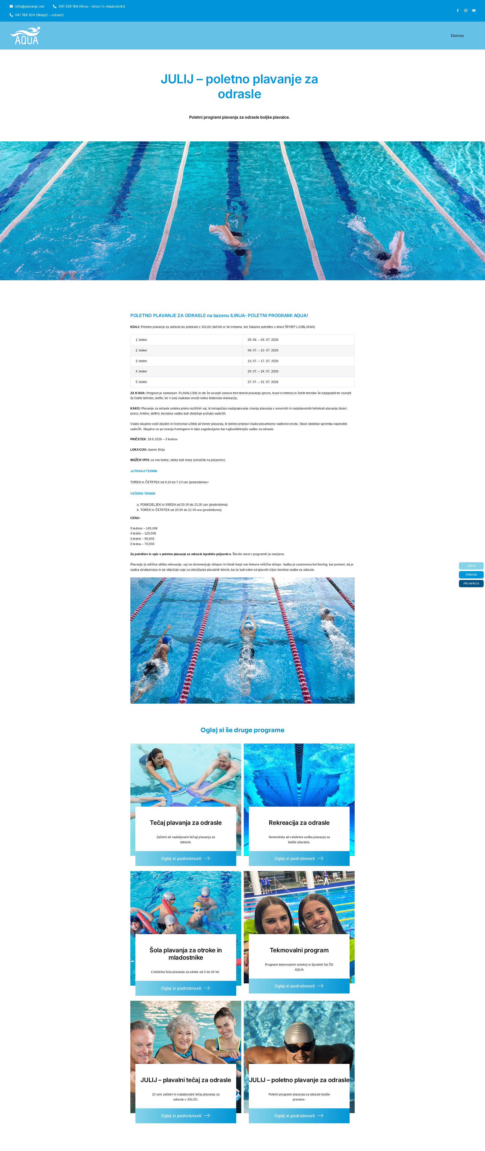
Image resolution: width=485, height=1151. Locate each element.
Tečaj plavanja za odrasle (186, 822)
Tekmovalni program (299, 950)
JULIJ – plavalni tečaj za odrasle (185, 1080)
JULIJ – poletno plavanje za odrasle (299, 1080)
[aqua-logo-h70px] (25, 28)
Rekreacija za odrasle (299, 822)
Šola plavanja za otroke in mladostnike (186, 954)
